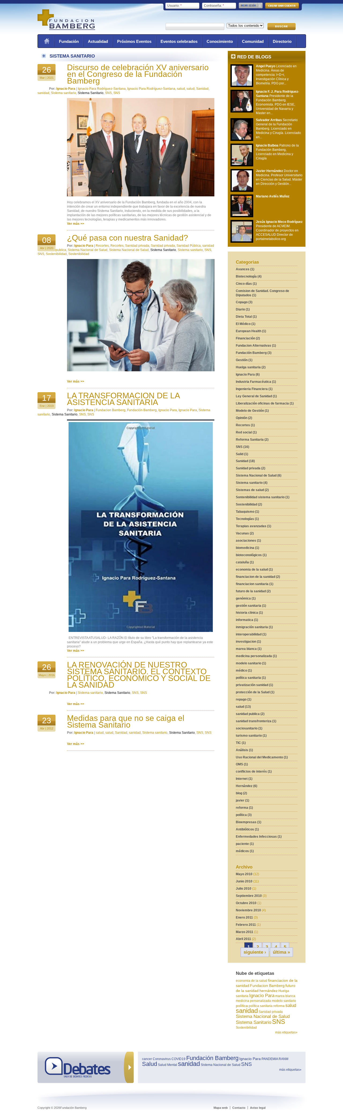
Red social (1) (246, 432)
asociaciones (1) (248, 540)
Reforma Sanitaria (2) (252, 439)
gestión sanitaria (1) (251, 606)
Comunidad (253, 41)
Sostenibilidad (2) (249, 504)
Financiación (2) (248, 338)
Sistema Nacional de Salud (263, 1016)
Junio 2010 (244, 881)
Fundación (69, 41)
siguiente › (255, 952)
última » (281, 952)
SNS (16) (242, 447)
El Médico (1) (245, 324)
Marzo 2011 (244, 932)
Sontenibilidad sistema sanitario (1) (262, 497)
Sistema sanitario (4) (251, 483)
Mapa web (221, 1107)
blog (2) (241, 793)
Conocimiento (220, 41)
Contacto (238, 1107)
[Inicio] (66, 29)
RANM (283, 1059)
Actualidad (98, 41)
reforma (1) (244, 808)
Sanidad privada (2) (250, 468)
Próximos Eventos (134, 41)
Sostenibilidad (246, 1027)
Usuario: (174, 6)
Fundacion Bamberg (267, 985)
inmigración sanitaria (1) (254, 627)
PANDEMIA (270, 1059)
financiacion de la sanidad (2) (258, 577)
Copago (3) (244, 302)
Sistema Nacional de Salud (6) (258, 475)
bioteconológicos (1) (251, 555)
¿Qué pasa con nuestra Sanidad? (127, 237)
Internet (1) (244, 779)
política (242, 1005)
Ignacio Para (261, 995)
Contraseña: (214, 6)
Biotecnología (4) (249, 276)
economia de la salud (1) (254, 569)
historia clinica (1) (249, 613)
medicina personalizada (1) (256, 656)
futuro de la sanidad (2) (253, 591)
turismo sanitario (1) (251, 735)
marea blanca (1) (249, 649)
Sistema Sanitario (253, 1022)
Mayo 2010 (244, 874)
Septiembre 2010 (249, 896)
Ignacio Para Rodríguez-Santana (102, 89)
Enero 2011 (244, 917)
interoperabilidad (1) (251, 634)
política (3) (244, 815)
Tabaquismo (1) (247, 512)
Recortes (102, 246)
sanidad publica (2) (250, 714)
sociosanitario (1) (249, 728)
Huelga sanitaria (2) (251, 367)
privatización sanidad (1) (254, 685)
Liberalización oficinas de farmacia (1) (265, 403)
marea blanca (285, 996)
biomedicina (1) (247, 548)
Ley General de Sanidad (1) (256, 396)
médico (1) (244, 670)
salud (290, 1005)
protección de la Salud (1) (255, 692)
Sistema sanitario (63, 93)
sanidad (247, 1010)
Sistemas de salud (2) (252, 490)
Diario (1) (243, 309)
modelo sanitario (284, 1001)
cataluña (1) (245, 562)
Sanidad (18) (245, 461)
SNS (278, 1021)
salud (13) (243, 707)
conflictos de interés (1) (254, 771)
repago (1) (243, 699)
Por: (52, 89)
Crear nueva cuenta (282, 6)
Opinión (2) (244, 418)
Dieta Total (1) (246, 317)
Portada (46, 41)
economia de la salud (251, 981)
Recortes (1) (245, 425)
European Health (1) (251, 331)
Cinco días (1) (246, 284)
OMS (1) (242, 764)
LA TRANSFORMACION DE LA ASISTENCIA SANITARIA (123, 399)
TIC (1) (241, 743)
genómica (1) (246, 598)
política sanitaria (261, 1006)
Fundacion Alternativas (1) (256, 345)
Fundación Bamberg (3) (253, 353)
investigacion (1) (248, 641)
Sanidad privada (271, 1012)
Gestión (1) (244, 360)
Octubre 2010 (246, 903)
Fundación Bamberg (142, 410)
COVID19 (178, 1059)
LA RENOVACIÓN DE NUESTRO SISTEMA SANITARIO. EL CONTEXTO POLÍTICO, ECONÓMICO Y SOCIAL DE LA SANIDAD (139, 674)
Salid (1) (242, 454)
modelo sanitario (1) (251, 663)
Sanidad (202, 89)
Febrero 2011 (246, 925)
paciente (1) (245, 844)
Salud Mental (167, 1065)
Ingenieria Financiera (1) (254, 389)
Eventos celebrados (179, 41)
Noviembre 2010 (248, 910)
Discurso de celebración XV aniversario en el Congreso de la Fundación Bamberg (138, 74)
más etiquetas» (286, 1032)
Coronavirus (162, 1059)
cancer (147, 1059)
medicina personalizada (253, 1001)
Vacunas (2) (245, 533)
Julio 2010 (243, 888)
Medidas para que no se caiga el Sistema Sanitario (125, 721)
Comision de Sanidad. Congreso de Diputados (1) (262, 293)
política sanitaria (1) (251, 678)
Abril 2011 (243, 939)
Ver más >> (75, 224)
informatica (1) (247, 620)
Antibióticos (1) (247, 829)
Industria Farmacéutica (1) (256, 382)
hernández (268, 990)
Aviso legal (258, 1107)
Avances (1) (245, 269)
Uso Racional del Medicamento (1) (262, 757)
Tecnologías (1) (247, 519)
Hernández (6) (246, 786)
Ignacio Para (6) (248, 374)
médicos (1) (245, 851)
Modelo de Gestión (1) (252, 411)
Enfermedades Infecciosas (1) (259, 836)
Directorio (282, 41)
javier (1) (242, 800)
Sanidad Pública (189, 246)
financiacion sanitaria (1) (254, 584)
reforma (279, 1006)
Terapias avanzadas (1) (253, 526)
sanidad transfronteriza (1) (256, 721)
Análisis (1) (244, 750)
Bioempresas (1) (248, 822)
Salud (149, 1064)
